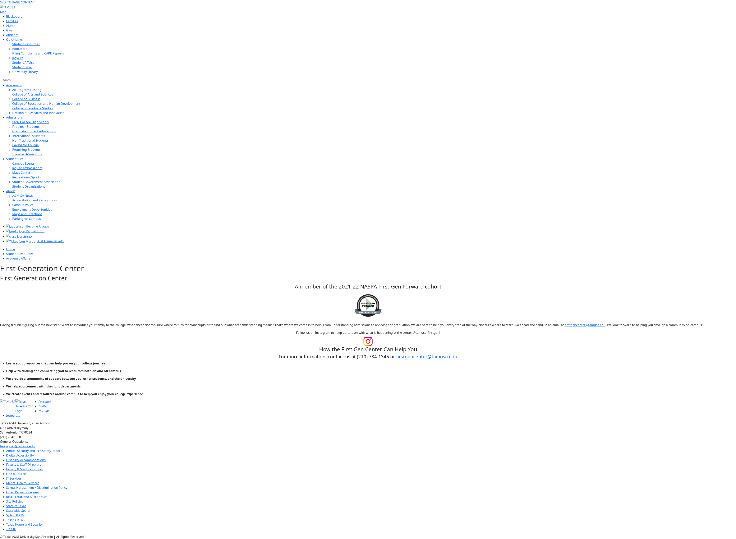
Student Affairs (23, 62)
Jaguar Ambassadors (27, 168)
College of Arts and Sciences (32, 94)
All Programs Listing (26, 90)
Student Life (15, 159)
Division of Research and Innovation (38, 113)
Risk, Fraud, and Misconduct (26, 497)
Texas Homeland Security (24, 524)
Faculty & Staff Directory (23, 464)
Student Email (22, 67)
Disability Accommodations (26, 460)
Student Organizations (28, 186)
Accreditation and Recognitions (35, 200)
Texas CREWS (15, 520)
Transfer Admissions (27, 154)
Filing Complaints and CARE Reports (38, 53)
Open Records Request (22, 492)
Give (9, 30)
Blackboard (14, 16)
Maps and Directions (27, 214)
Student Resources (20, 254)
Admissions (14, 117)
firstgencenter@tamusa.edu (585, 325)
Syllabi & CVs (15, 515)
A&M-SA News (22, 196)
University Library (25, 72)
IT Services (13, 478)
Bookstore (19, 49)
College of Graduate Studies (32, 108)
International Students (28, 136)
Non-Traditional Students (30, 140)
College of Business (26, 99)
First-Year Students (26, 126)
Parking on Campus (26, 219)
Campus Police (23, 205)
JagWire (17, 58)
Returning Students (26, 150)
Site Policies (14, 501)
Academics (14, 85)
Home (10, 249)
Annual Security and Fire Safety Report (34, 451)
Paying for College (25, 145)
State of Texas (16, 506)
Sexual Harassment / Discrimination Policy (36, 487)
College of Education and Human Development (46, 103)
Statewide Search (18, 511)
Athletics (12, 35)
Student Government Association (36, 182)
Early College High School (30, 122)
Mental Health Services (22, 483)
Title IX (11, 529)
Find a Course (16, 474)
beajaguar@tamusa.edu (17, 446)
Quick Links (14, 39)
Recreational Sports (26, 177)
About (10, 191)
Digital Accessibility (20, 455)
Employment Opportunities (32, 209)
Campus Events (23, 163)
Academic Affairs (18, 258)
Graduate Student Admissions (34, 131)
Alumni (11, 26)
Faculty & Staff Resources (24, 469)
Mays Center (21, 173)
